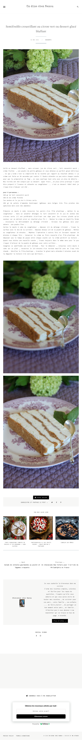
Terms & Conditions (23, 735)
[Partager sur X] (52, 502)
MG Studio (75, 735)
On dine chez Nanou (40, 6)
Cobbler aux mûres (67, 542)
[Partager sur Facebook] (56, 502)
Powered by (35, 724)
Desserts (48, 40)
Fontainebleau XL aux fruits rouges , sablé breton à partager (41, 544)
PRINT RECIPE (41, 497)
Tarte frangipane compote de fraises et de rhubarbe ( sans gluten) (15, 544)
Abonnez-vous (41, 716)
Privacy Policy (8, 735)
